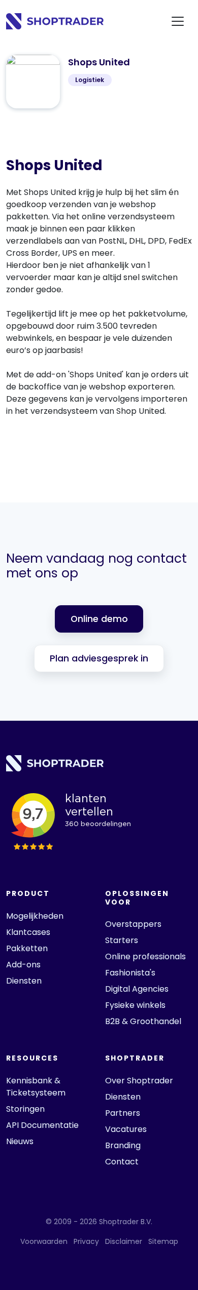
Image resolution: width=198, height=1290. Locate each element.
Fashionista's (130, 973)
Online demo (99, 619)
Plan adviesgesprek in (99, 658)
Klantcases (28, 932)
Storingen (25, 1109)
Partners (122, 1113)
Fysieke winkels (135, 1005)
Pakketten (27, 948)
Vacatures (126, 1129)
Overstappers (133, 924)
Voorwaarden (44, 1241)
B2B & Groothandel (143, 1021)
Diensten (24, 981)
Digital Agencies (137, 989)
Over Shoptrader (139, 1080)
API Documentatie (42, 1125)
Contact (122, 1161)
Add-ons (23, 964)
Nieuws (20, 1141)
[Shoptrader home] (55, 21)
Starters (121, 940)
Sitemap (163, 1241)
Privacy (86, 1241)
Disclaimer (123, 1241)
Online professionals (145, 956)
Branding (123, 1145)
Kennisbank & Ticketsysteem (35, 1087)
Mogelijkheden (34, 916)
